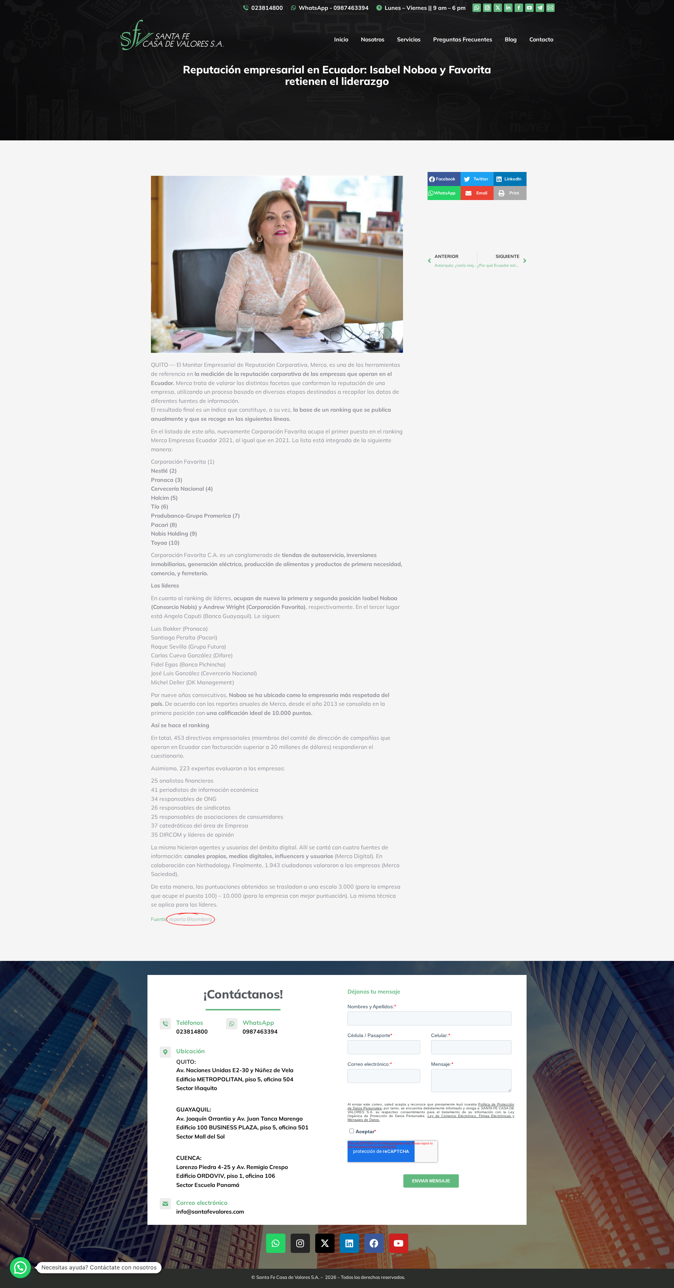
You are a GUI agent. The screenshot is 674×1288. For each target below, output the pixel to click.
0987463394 (260, 1031)
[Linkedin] (349, 1243)
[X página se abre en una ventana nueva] (498, 8)
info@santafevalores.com (210, 1211)
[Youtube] (398, 1243)
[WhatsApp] (231, 1023)
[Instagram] (300, 1243)
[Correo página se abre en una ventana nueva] (550, 8)
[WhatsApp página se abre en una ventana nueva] (477, 8)
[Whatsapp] (275, 1243)
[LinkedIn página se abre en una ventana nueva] (508, 8)
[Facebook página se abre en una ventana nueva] (519, 8)
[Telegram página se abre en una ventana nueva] (540, 8)
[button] (444, 179)
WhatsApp (258, 1022)
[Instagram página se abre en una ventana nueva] (487, 8)
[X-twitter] (325, 1243)
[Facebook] (374, 1243)
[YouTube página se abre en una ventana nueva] (529, 8)
